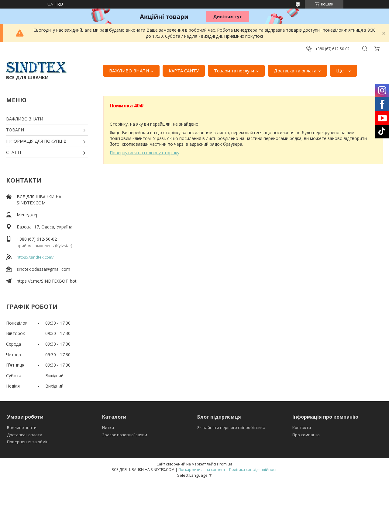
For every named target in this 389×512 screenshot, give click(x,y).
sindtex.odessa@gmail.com (43, 269)
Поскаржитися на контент (201, 469)
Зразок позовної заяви (124, 434)
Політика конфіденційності (253, 469)
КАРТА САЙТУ (184, 71)
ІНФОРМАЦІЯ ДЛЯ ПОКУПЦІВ (36, 141)
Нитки (108, 427)
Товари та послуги (234, 71)
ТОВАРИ (15, 130)
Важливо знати (21, 427)
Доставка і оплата (24, 434)
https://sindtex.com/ (35, 257)
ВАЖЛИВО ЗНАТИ (129, 71)
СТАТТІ (13, 152)
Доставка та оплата (295, 71)
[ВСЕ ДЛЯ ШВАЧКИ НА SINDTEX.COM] (36, 67)
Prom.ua (224, 464)
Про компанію (306, 434)
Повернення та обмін (28, 441)
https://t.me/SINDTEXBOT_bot (47, 281)
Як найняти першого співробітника (231, 427)
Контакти (301, 427)
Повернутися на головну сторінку (144, 152)
